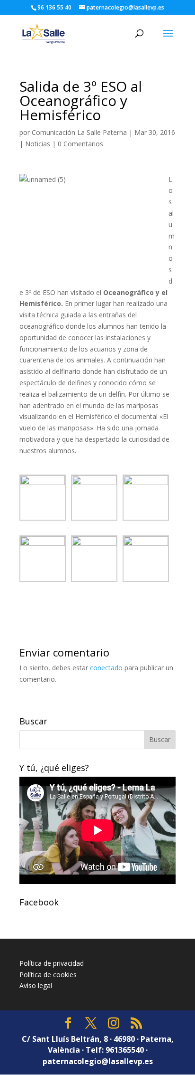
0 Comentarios (80, 143)
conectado (106, 667)
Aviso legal (35, 985)
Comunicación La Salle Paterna (79, 132)
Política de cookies (48, 974)
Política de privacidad (51, 963)
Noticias (37, 143)
